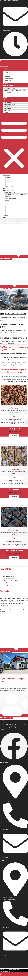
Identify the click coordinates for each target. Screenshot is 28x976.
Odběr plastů (8, 74)
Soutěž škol (7, 106)
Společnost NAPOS (9, 102)
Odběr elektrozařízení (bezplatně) (12, 81)
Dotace (6, 112)
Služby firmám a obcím (8, 85)
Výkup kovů (7, 72)
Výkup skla (7, 76)
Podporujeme (8, 108)
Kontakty (5, 113)
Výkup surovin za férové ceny (13, 313)
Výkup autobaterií (9, 78)
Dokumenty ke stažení (10, 104)
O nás (4, 99)
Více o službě (14, 435)
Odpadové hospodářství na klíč (13, 338)
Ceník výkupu (6, 68)
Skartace (5, 83)
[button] (14, 144)
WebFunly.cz (7, 971)
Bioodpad (7, 95)
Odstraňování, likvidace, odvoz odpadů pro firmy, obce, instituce (15, 91)
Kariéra (5, 97)
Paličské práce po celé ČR (10, 94)
